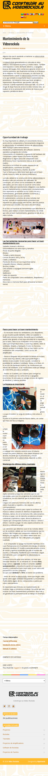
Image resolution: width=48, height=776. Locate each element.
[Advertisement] (24, 114)
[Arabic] (22, 14)
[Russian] (22, 17)
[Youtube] (13, 706)
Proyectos (24, 730)
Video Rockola (14, 761)
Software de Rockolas (24, 748)
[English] (28, 14)
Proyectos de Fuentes (24, 752)
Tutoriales (24, 739)
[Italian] (39, 14)
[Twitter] (4, 706)
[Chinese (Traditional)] (25, 14)
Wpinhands (41, 761)
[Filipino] (31, 14)
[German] (36, 14)
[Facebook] (9, 706)
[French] (33, 14)
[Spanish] (25, 17)
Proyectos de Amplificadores (24, 743)
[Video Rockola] (24, 8)
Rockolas (22, 48)
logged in (18, 668)
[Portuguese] (42, 14)
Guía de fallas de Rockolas (11, 48)
